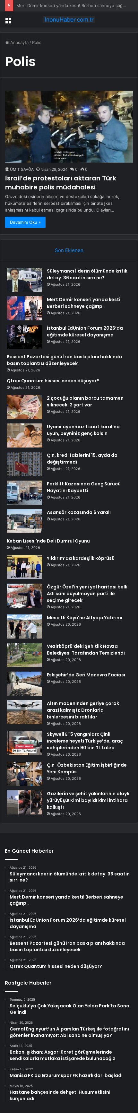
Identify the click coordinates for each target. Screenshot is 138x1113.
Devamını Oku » (25, 222)
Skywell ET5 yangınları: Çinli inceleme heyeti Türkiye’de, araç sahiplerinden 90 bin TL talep (85, 741)
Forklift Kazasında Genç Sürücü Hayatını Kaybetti (84, 487)
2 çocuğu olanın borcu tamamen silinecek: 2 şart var (85, 401)
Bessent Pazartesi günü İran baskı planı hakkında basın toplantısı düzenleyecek (64, 360)
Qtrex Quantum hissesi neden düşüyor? (53, 381)
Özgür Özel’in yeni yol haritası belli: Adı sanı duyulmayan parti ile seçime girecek (88, 594)
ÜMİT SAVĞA (22, 169)
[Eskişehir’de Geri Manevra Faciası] (24, 684)
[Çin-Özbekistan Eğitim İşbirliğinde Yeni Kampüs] (24, 774)
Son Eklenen (69, 250)
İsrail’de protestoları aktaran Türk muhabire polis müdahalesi (60, 183)
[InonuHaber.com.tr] (69, 19)
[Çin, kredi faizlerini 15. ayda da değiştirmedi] (24, 464)
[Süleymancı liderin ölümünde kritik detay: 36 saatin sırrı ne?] (24, 280)
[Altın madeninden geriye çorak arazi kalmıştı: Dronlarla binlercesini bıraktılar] (24, 712)
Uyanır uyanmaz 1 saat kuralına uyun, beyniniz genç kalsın (83, 430)
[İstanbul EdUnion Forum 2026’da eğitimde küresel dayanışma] (24, 337)
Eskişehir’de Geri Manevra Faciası (86, 675)
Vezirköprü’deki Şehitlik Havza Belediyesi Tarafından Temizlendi (86, 649)
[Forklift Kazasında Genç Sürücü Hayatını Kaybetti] (24, 493)
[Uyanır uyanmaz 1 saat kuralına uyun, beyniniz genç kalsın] (24, 435)
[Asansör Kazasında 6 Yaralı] (24, 521)
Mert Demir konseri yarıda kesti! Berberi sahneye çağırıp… (84, 302)
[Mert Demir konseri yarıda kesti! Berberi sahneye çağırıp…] (24, 308)
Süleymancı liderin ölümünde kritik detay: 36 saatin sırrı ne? (87, 274)
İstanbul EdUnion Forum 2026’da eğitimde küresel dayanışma (85, 331)
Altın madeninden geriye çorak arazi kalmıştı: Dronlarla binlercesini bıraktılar (83, 710)
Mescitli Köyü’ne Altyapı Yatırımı (84, 617)
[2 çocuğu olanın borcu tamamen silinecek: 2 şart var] (24, 407)
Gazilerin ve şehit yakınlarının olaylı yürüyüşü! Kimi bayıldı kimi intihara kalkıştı (88, 800)
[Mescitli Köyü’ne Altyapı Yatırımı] (24, 626)
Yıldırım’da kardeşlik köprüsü (81, 558)
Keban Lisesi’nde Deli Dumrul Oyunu (48, 541)
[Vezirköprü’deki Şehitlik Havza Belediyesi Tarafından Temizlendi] (24, 655)
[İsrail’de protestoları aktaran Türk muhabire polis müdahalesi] (69, 127)
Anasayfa (19, 42)
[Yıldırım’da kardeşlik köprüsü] (24, 567)
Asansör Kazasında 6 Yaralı (79, 512)
